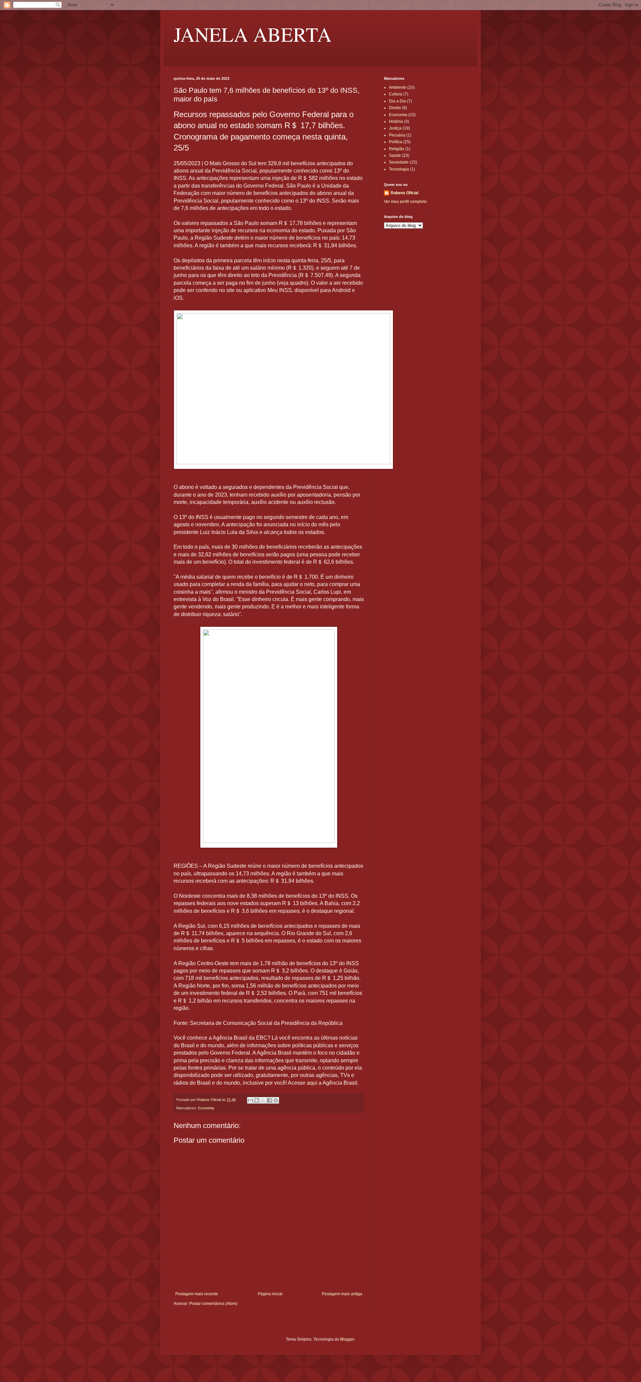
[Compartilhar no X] (263, 1100)
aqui (312, 1083)
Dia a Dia (397, 101)
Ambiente (397, 87)
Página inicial (270, 1294)
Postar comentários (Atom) (213, 1303)
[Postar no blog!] (256, 1100)
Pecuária (397, 135)
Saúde (395, 155)
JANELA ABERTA (253, 34)
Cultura (395, 94)
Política (395, 142)
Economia (206, 1108)
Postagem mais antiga (342, 1294)
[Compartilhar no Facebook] (269, 1100)
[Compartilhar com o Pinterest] (275, 1100)
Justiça (395, 128)
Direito (395, 107)
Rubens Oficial (404, 193)
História (396, 121)
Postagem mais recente (196, 1294)
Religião (396, 149)
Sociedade (399, 162)
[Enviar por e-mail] (250, 1100)
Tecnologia (399, 169)
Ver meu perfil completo (405, 201)
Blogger (347, 1339)
